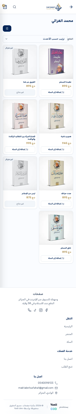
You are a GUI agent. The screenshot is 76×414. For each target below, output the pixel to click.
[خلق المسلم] (56, 228)
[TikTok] (35, 310)
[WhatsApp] (29, 310)
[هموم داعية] (56, 116)
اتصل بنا (68, 358)
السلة (69, 341)
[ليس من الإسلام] (20, 173)
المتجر (69, 334)
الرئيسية (68, 326)
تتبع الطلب (66, 366)
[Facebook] (46, 310)
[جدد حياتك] (56, 173)
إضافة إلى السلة (54, 92)
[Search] (14, 7)
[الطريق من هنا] (20, 62)
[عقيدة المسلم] (56, 62)
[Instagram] (41, 310)
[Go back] (71, 6)
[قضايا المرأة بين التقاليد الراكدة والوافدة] (20, 116)
